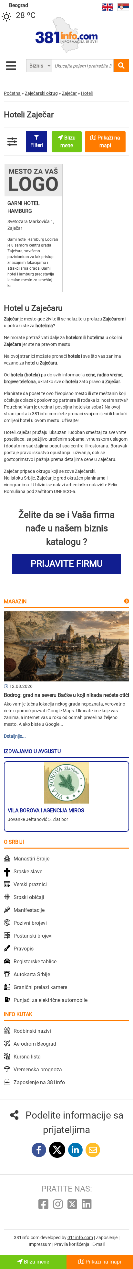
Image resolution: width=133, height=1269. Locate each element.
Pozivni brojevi (30, 923)
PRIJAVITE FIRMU (67, 563)
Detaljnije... (15, 736)
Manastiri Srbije (31, 859)
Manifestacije (29, 910)
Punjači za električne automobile (50, 1000)
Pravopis (24, 949)
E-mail (98, 1244)
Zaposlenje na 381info (39, 1082)
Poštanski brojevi (33, 936)
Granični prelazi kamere (40, 987)
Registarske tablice (35, 962)
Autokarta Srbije (32, 974)
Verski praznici (30, 884)
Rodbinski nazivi (32, 1031)
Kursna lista (27, 1057)
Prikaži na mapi (102, 1262)
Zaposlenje (107, 1237)
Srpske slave (28, 872)
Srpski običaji (29, 897)
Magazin (15, 601)
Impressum (40, 1244)
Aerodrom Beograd (35, 1044)
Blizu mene (36, 1262)
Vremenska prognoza (38, 1069)
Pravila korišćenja (72, 1244)
